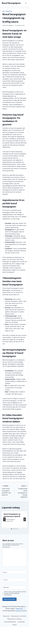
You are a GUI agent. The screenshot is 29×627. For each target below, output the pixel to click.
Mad (3, 11)
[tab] (11, 528)
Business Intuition (21, 610)
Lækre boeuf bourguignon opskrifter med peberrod (6, 490)
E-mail (5, 580)
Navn (5, 572)
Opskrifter (9, 11)
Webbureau (19, 608)
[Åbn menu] (25, 3)
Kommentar (6, 547)
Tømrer (14, 625)
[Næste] (24, 519)
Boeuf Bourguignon (8, 25)
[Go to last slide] (4, 519)
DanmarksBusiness (10, 622)
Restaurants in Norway (14, 619)
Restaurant (6, 616)
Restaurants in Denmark (18, 616)
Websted (6, 587)
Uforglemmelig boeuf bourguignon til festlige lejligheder (22, 491)
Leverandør (21, 622)
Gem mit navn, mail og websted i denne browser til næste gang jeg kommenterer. (15, 593)
